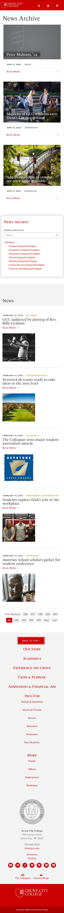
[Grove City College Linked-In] (53, 865)
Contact (32, 858)
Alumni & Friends (32, 710)
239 (48, 614)
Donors (32, 718)
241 (9, 620)
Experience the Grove (32, 668)
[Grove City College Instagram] (24, 865)
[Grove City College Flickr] (46, 865)
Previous (15, 614)
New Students (32, 742)
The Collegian (22, 878)
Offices (32, 769)
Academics (32, 435)
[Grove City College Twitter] (17, 865)
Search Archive (14, 230)
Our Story (32, 649)
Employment (32, 777)
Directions (32, 854)
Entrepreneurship (36, 375)
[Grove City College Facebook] (10, 865)
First (7, 614)
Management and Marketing (42, 496)
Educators (32, 726)
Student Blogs (41, 878)
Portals (32, 761)
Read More (9, 327)
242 (16, 620)
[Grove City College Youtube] (32, 865)
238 (40, 614)
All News (31, 315)
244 (31, 620)
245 (39, 620)
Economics (32, 556)
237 (33, 614)
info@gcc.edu (32, 848)
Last (54, 620)
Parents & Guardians (32, 701)
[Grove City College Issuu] (39, 865)
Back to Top (30, 640)
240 (55, 614)
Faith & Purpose (32, 677)
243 (24, 620)
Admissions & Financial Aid (32, 686)
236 (25, 614)
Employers (32, 734)
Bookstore (32, 785)
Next (46, 620)
